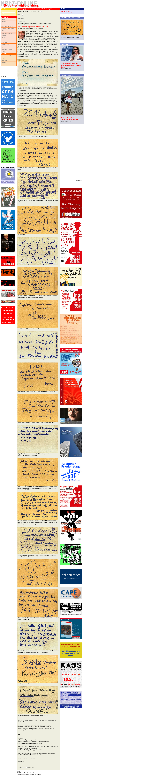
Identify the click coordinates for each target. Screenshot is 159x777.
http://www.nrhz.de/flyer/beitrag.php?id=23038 (29, 749)
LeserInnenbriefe (6, 55)
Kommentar (4, 35)
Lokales (3, 21)
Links (3, 58)
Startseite (19, 767)
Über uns (4, 60)
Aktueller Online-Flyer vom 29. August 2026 (28, 11)
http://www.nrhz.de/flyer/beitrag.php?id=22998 (29, 754)
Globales (4, 30)
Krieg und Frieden (6, 33)
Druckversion (20, 18)
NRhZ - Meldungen (67, 12)
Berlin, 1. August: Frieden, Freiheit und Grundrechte (69, 118)
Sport (3, 47)
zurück (19, 14)
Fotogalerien (5, 44)
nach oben (31, 767)
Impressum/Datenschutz (8, 65)
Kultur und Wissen (6, 49)
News (3, 19)
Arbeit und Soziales (7, 26)
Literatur (3, 51)
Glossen (3, 37)
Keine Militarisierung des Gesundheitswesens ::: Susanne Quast (71, 65)
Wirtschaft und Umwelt (8, 28)
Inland (3, 24)
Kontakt (3, 62)
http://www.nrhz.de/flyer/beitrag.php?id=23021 (29, 743)
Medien (3, 40)
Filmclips (4, 42)
